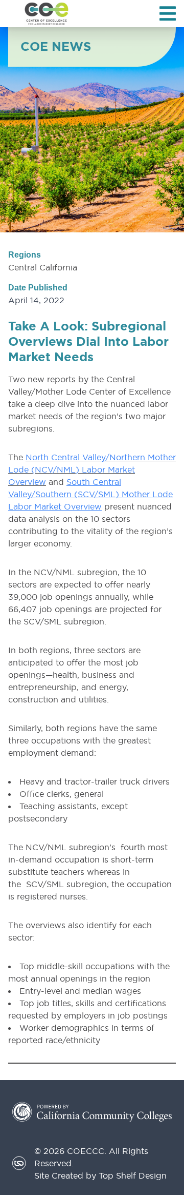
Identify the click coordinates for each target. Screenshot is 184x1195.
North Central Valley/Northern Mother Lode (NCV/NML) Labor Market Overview (92, 469)
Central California (42, 267)
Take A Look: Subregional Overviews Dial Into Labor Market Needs (88, 341)
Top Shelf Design (133, 1175)
